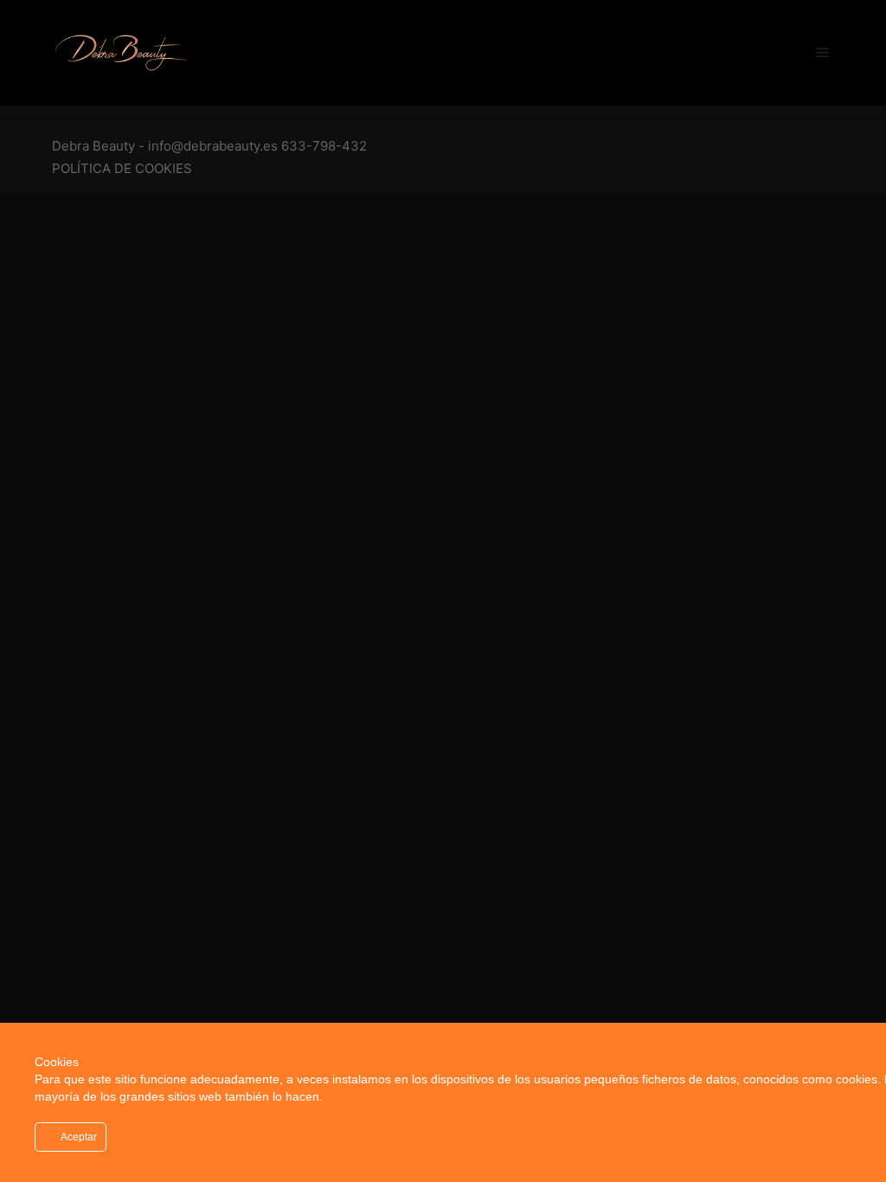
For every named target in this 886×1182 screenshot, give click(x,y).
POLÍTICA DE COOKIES (122, 168)
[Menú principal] (822, 53)
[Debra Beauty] (121, 53)
